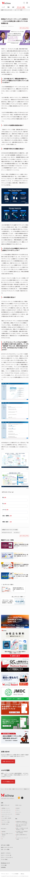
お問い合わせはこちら (8, 761)
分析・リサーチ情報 (18, 10)
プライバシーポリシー (5, 873)
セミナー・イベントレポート (7, 857)
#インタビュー (17, 532)
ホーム (2, 789)
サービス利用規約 (15, 873)
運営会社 (22, 873)
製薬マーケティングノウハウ (6, 10)
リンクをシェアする (24, 28)
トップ (3, 7)
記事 (13, 7)
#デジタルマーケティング (7, 532)
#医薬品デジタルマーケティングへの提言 (10, 529)
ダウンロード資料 (21, 7)
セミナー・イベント (5, 853)
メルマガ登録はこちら (8, 781)
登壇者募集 (3, 867)
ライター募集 (3, 865)
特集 (8, 7)
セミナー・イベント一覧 (6, 855)
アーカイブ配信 (4, 859)
